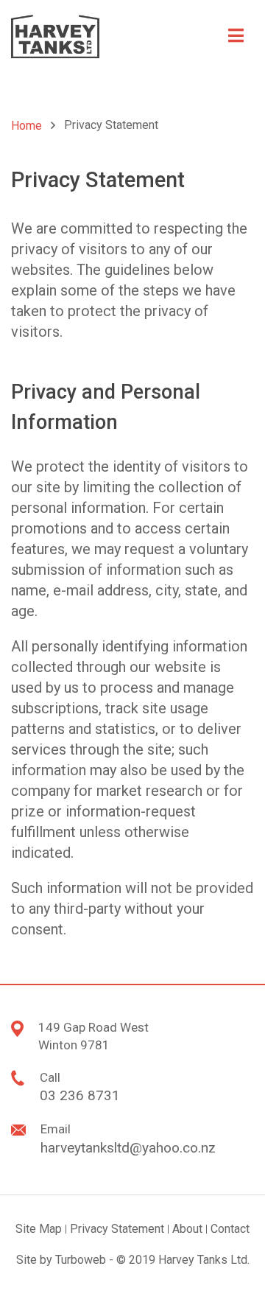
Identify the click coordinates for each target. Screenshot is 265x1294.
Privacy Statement (117, 1229)
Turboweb (80, 1260)
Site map (38, 1229)
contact (230, 1229)
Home (26, 126)
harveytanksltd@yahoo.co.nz (128, 1147)
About (187, 1229)
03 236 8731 (80, 1095)
